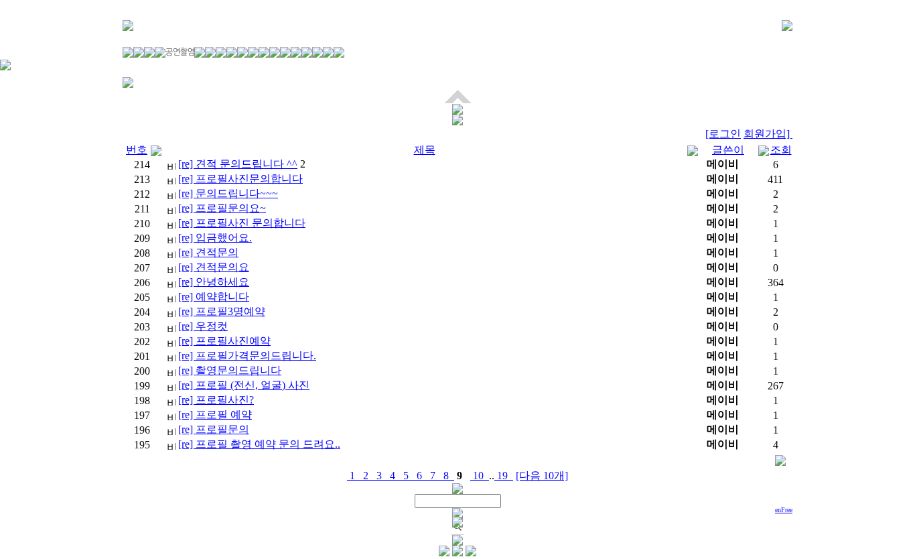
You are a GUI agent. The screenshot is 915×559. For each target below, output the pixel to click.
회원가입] (768, 133)
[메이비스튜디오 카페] (787, 27)
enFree (783, 509)
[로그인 (723, 133)
